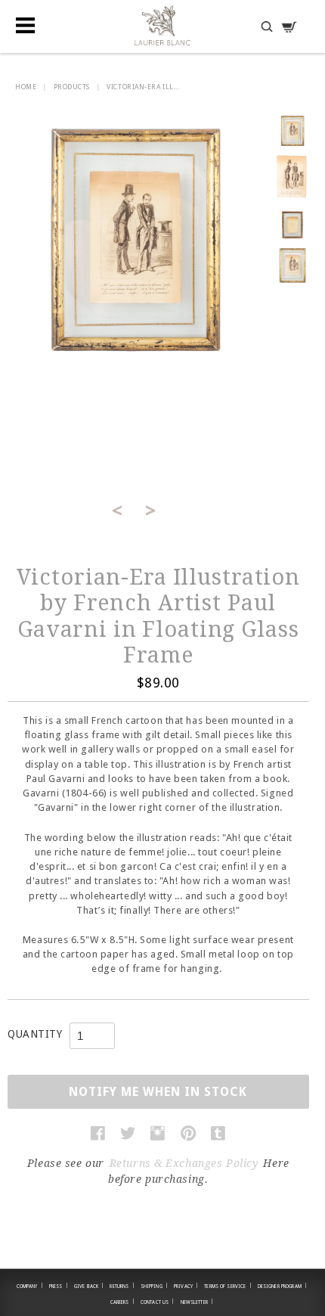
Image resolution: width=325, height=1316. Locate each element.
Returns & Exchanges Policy (184, 1163)
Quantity (35, 1034)
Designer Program (282, 1286)
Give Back (89, 1286)
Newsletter (197, 1301)
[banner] (162, 25)
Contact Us (158, 1301)
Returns (122, 1286)
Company (30, 1286)
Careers (122, 1301)
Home (25, 87)
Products (72, 87)
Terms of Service (227, 1286)
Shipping (154, 1286)
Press (58, 1286)
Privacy (186, 1286)
